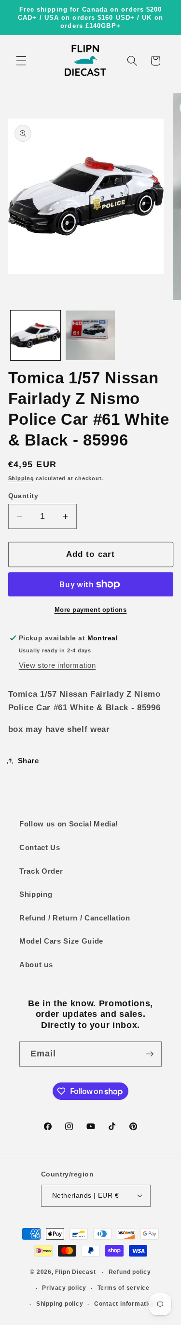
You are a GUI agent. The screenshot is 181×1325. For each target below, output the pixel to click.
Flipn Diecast (75, 1272)
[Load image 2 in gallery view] (90, 335)
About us (36, 964)
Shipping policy (60, 1303)
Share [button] (28, 761)
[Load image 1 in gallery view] (35, 335)
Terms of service (123, 1287)
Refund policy (130, 1272)
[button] (21, 60)
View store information (57, 665)
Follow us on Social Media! (68, 824)
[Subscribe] (149, 1054)
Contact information (125, 1303)
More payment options (91, 609)
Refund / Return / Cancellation (74, 918)
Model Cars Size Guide (61, 941)
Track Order (41, 871)
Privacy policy (64, 1287)
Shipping (21, 478)
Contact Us (39, 847)
